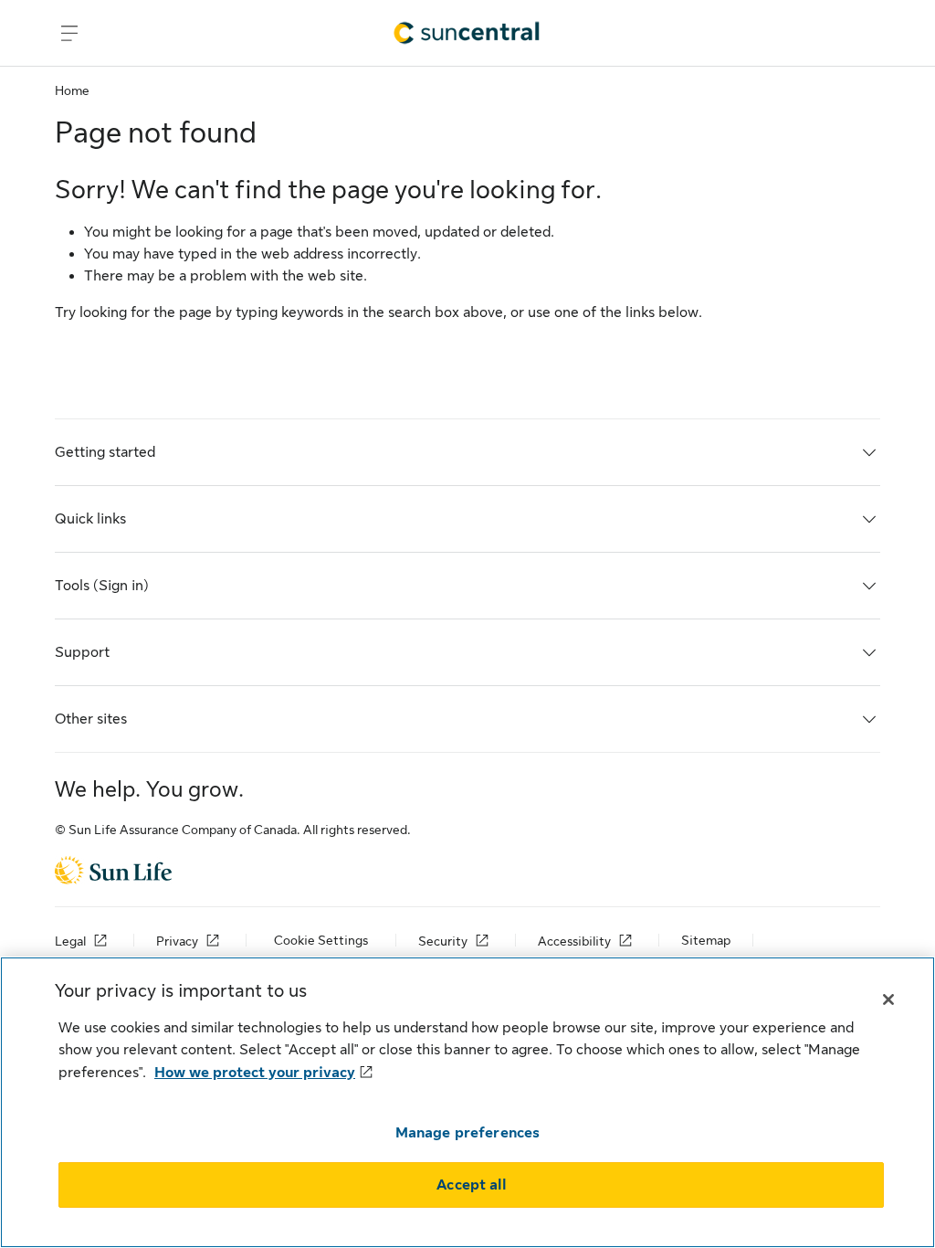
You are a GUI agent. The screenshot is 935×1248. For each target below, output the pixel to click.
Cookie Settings (321, 940)
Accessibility (574, 941)
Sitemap (705, 940)
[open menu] (69, 33)
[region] (467, 1102)
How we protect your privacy (254, 1072)
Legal (70, 941)
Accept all (471, 1185)
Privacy (177, 941)
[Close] (888, 999)
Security (443, 941)
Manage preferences (468, 1133)
